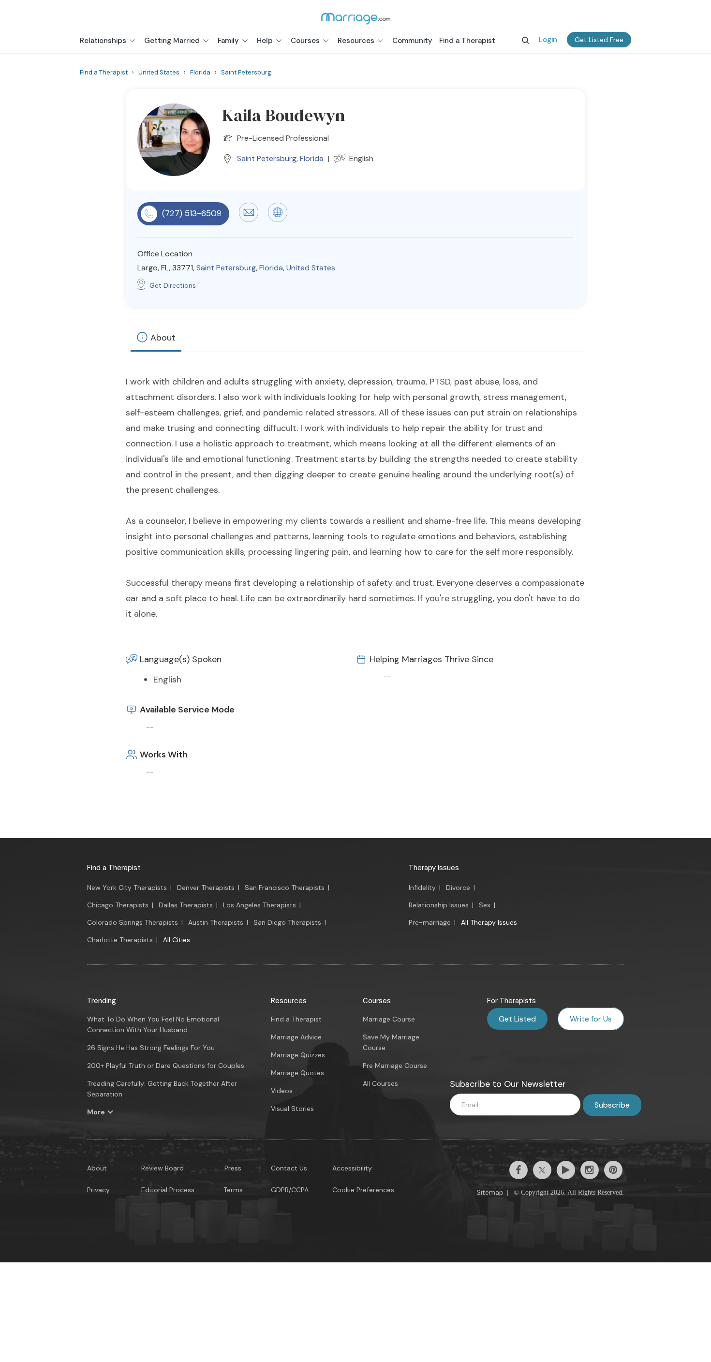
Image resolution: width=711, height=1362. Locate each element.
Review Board (162, 1168)
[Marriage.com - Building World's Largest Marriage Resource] (355, 18)
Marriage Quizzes (298, 1055)
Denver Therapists (206, 887)
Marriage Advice (296, 1037)
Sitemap (490, 1192)
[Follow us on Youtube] (566, 1170)
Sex (484, 905)
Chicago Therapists (117, 905)
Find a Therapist (114, 868)
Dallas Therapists (186, 905)
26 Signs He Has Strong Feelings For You (151, 1047)
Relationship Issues (439, 905)
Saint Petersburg (266, 158)
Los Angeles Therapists (259, 905)
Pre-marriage (430, 922)
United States (310, 268)
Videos (282, 1090)
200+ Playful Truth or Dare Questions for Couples (165, 1065)
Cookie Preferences (363, 1189)
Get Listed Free (599, 39)
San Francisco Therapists (285, 887)
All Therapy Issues (489, 922)
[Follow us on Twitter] (542, 1170)
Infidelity (422, 887)
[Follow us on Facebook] (518, 1170)
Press (232, 1168)
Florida (312, 158)
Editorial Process (167, 1189)
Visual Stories (292, 1108)
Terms (233, 1189)
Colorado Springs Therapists (132, 922)
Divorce (458, 887)
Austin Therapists (215, 922)
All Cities (176, 939)
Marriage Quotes (297, 1072)
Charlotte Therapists (120, 939)
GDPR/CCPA (290, 1189)
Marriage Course (389, 1019)
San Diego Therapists (287, 922)
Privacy (98, 1189)
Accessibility (352, 1168)
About (163, 337)
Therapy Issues (434, 868)
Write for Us (591, 1019)
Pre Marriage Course (395, 1065)
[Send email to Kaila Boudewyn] (248, 219)
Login (548, 39)
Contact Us (289, 1168)
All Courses (380, 1083)
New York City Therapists (127, 887)
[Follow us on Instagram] (589, 1170)
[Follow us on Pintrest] (613, 1170)
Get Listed (517, 1019)
